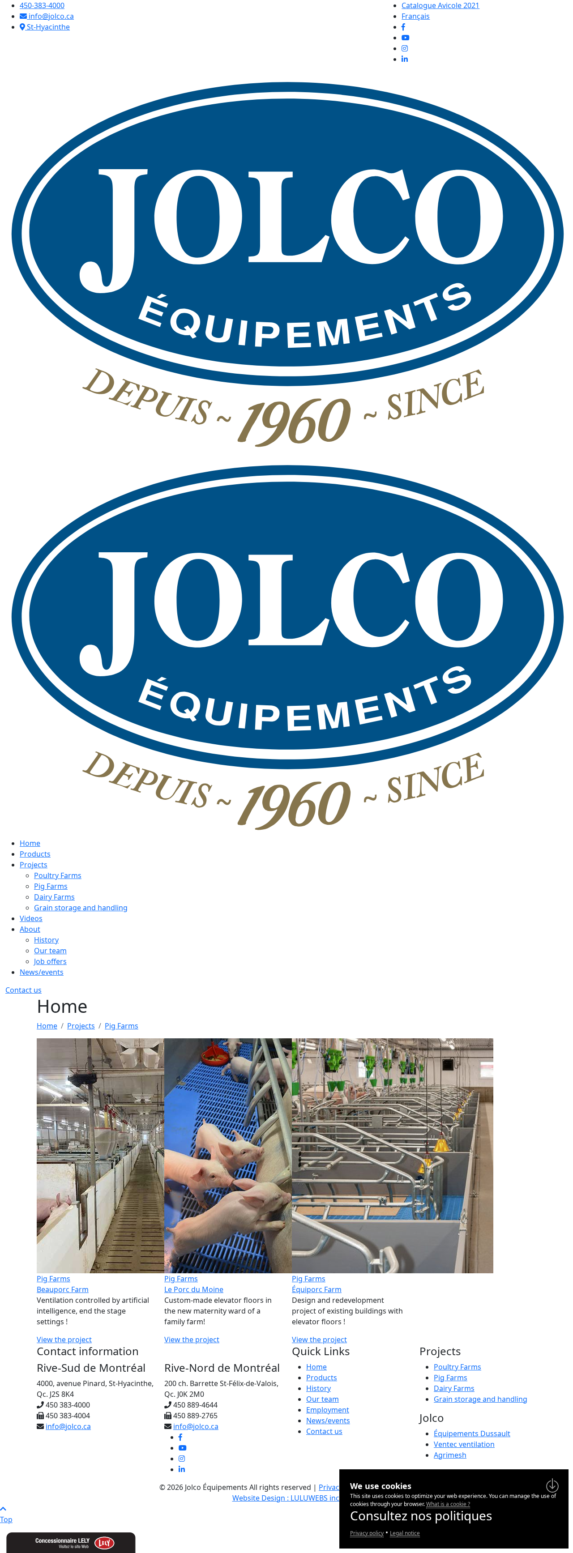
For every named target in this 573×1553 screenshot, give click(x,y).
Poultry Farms (57, 875)
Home (30, 843)
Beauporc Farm (63, 1289)
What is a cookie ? (448, 1504)
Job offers (50, 961)
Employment (327, 1410)
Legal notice (405, 1533)
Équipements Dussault (472, 1433)
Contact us (23, 990)
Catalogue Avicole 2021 (440, 5)
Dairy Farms (54, 897)
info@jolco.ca (50, 16)
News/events (42, 972)
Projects (33, 865)
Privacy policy (367, 1533)
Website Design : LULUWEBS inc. (286, 1498)
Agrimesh (450, 1455)
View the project (64, 1339)
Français (416, 16)
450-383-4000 (42, 5)
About (30, 929)
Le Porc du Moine (193, 1289)
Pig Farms (51, 886)
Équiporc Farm (317, 1289)
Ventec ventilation (464, 1444)
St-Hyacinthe (47, 27)
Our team (50, 951)
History (46, 940)
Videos (31, 918)
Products (35, 854)
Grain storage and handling (81, 908)
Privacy (331, 1487)
